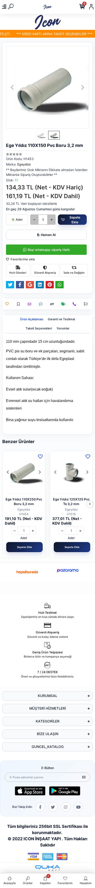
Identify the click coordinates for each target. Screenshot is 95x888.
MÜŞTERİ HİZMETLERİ (47, 708)
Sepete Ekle (74, 219)
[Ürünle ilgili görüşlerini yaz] (42, 304)
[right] (90, 504)
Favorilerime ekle (22, 259)
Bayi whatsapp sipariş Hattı (49, 250)
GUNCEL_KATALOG (48, 747)
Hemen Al (48, 235)
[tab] (31, 319)
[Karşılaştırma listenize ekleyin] (53, 304)
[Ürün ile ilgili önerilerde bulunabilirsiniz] (87, 304)
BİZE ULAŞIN (47, 734)
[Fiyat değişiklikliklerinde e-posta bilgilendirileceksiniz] (64, 304)
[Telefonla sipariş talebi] (75, 304)
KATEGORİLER (47, 721)
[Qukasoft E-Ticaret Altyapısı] (47, 868)
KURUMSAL (47, 696)
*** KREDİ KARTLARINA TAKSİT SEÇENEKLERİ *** (51, 34)
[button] (12, 87)
